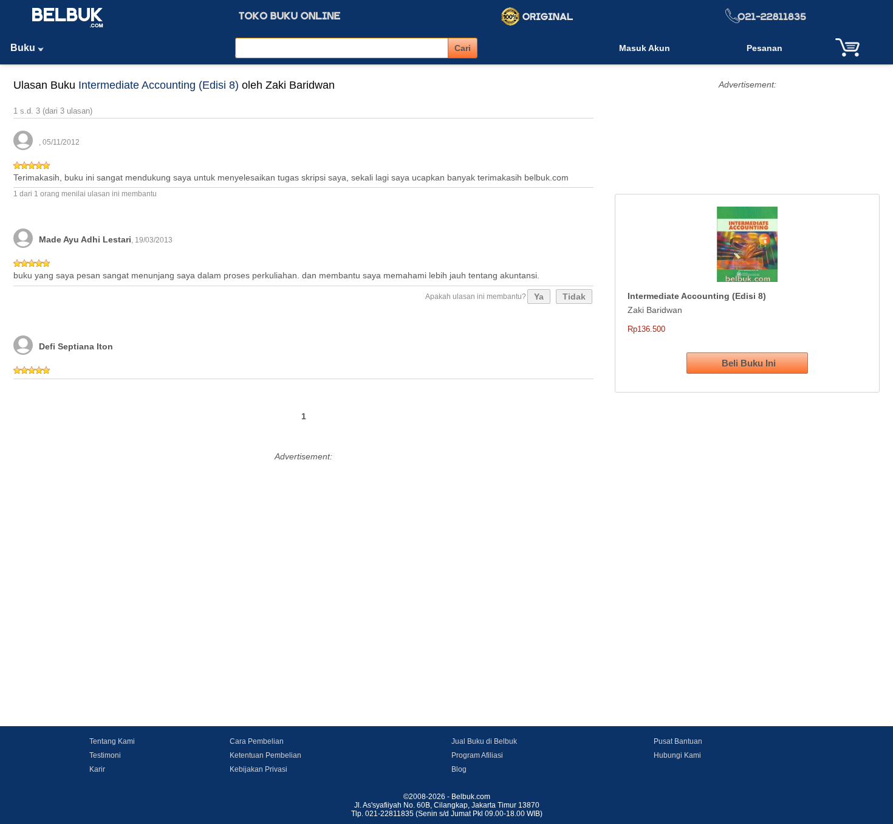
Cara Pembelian (257, 741)
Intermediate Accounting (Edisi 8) (158, 85)
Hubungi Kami (677, 755)
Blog (459, 769)
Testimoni (105, 755)
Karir (97, 769)
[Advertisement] (303, 550)
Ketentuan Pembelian (265, 755)
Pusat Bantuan (678, 741)
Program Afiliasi (477, 755)
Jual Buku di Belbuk (484, 741)
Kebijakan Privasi (258, 769)
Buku (24, 48)
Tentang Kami (112, 741)
